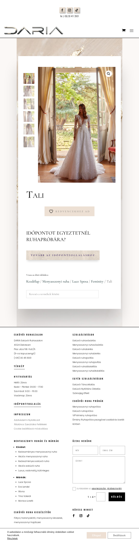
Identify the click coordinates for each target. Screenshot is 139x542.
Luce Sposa (80, 281)
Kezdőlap (32, 281)
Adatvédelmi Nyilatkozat (27, 420)
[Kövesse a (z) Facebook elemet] (62, 10)
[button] (108, 73)
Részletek (12, 538)
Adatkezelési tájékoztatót (107, 488)
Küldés (116, 496)
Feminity (97, 281)
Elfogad (96, 535)
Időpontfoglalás (27, 403)
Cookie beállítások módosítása (31, 428)
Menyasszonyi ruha (55, 281)
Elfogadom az (99, 488)
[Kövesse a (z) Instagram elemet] (69, 10)
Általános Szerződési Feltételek (30, 424)
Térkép (19, 366)
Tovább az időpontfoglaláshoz (63, 255)
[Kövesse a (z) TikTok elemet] (77, 10)
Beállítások (119, 535)
